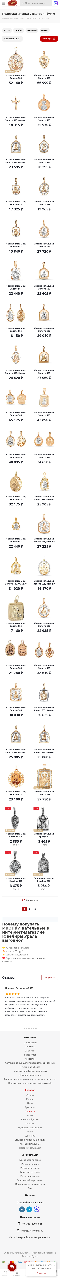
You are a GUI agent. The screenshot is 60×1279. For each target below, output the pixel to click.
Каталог (30, 1090)
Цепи (30, 1103)
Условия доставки (30, 1167)
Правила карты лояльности (30, 1184)
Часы (30, 1131)
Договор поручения (30, 1074)
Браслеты (30, 1107)
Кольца (30, 1099)
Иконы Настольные (30, 1143)
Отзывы (30, 1195)
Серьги (30, 1095)
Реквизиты (30, 1054)
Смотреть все (49, 977)
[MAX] (36, 1209)
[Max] (56, 3)
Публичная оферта (30, 1066)
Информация (30, 1154)
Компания (30, 1037)
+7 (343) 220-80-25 (32, 1223)
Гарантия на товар (30, 1172)
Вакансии (30, 1050)
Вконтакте (22, 1209)
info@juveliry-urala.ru (32, 1230)
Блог (30, 1188)
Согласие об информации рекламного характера (30, 1079)
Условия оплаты (30, 1163)
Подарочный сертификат (30, 1180)
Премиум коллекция (30, 1147)
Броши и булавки (30, 1119)
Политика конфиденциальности (30, 1070)
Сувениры (30, 1135)
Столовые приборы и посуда (30, 1139)
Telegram (29, 1209)
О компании (30, 1042)
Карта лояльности (30, 1176)
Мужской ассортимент (30, 1127)
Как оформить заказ (30, 1159)
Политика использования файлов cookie (30, 1083)
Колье (30, 1115)
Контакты (30, 1058)
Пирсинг (30, 1123)
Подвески (30, 1111)
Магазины (30, 1046)
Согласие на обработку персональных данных (30, 1062)
